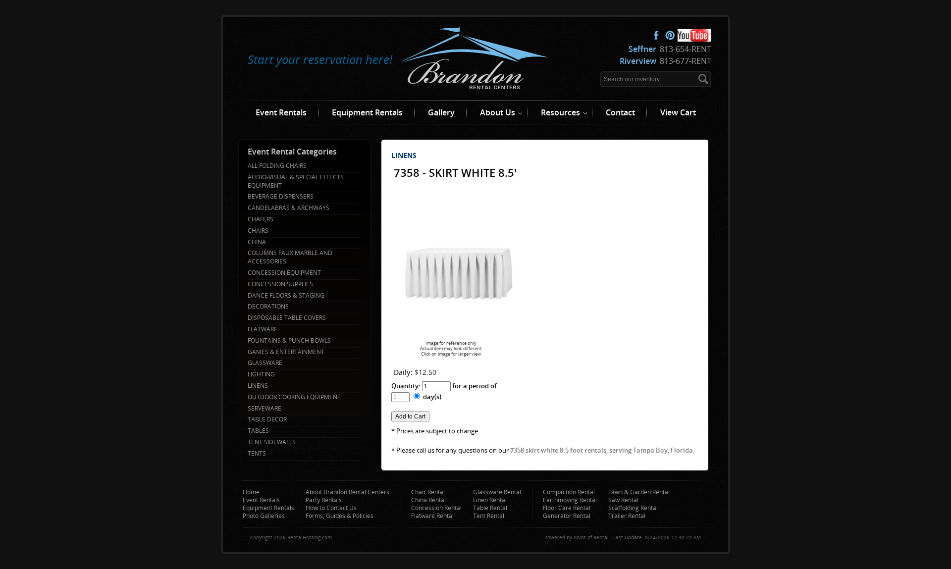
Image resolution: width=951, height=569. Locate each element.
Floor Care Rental (566, 508)
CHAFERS (260, 219)
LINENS (258, 386)
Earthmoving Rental (570, 500)
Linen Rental (490, 500)
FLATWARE (262, 329)
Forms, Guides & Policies (339, 516)
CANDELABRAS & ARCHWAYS (288, 208)
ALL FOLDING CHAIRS (277, 166)
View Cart (678, 112)
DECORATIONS (268, 306)
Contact (620, 112)
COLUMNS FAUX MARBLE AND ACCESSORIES (290, 257)
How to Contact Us (331, 508)
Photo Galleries (264, 516)
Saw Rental (623, 500)
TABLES (258, 431)
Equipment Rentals (367, 112)
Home (251, 492)
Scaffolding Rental (633, 508)
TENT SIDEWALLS (272, 442)
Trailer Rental (626, 516)
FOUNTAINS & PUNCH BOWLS (289, 341)
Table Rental (490, 508)
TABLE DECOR (267, 419)
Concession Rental (436, 508)
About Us (497, 112)
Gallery (441, 112)
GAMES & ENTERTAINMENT (286, 352)
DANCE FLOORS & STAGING (286, 296)
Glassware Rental (497, 492)
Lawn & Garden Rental (639, 492)
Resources (560, 112)
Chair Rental (428, 492)
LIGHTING (261, 374)
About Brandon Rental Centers (347, 492)
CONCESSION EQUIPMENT (284, 273)
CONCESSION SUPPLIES (280, 284)
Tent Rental (488, 516)
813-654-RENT (670, 49)
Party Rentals (324, 500)
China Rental (428, 500)
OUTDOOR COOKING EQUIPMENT (294, 397)
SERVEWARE (264, 409)
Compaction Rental (569, 492)
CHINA (257, 242)
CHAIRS (258, 231)
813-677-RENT (665, 60)
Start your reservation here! (320, 59)
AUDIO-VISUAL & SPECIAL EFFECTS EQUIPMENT (296, 181)
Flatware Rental (432, 516)
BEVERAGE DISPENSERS (281, 197)
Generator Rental (566, 516)
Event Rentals (281, 112)
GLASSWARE (265, 363)
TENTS (257, 454)
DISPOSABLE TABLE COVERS (287, 318)
